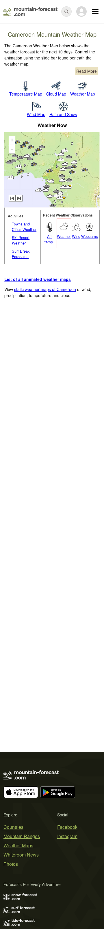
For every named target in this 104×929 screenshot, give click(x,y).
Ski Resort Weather (20, 240)
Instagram (67, 836)
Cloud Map (56, 94)
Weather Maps (18, 845)
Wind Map (36, 114)
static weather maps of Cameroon (45, 289)
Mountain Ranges (21, 836)
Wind (76, 236)
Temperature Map (25, 94)
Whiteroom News (21, 854)
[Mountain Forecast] (30, 11)
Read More (86, 71)
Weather (64, 236)
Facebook (67, 827)
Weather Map (82, 94)
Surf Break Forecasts (21, 254)
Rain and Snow (63, 114)
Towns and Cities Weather (24, 226)
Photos (10, 864)
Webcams (89, 236)
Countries (13, 827)
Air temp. (49, 239)
